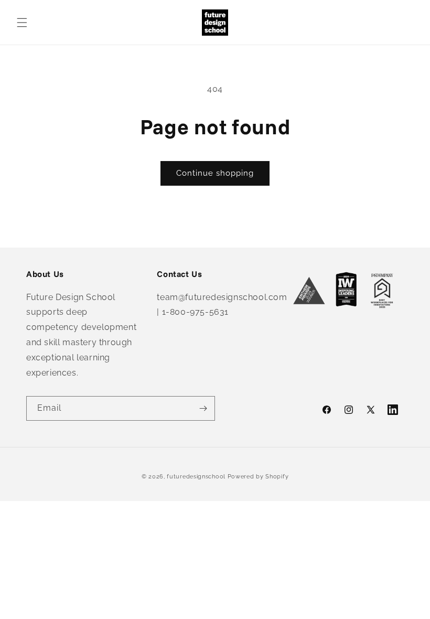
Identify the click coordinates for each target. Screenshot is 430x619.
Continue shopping (215, 173)
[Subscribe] (202, 408)
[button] (22, 22)
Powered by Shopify (258, 476)
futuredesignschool (196, 476)
